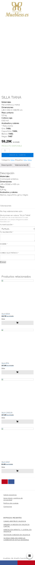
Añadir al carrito (17, 155)
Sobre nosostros (10, 495)
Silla (25, 160)
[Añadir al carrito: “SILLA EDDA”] (17, 323)
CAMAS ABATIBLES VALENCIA (15, 521)
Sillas (12, 160)
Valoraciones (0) (21, 165)
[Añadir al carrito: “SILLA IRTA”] (17, 372)
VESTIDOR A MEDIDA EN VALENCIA (17, 535)
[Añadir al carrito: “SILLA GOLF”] (17, 471)
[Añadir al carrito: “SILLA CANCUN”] (17, 421)
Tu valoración (6, 232)
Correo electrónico (9, 253)
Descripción (6, 165)
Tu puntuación (6, 224)
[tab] (21, 165)
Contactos (8, 506)
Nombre (3, 244)
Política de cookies (11, 503)
